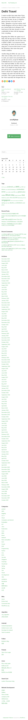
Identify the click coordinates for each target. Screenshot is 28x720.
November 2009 (6, 469)
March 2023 (5, 296)
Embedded (4, 522)
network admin (5, 248)
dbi (11, 189)
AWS (3, 511)
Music (3, 535)
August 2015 (5, 421)
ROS (3, 555)
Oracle (3, 544)
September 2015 (6, 419)
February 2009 (5, 484)
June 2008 (4, 491)
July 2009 (4, 476)
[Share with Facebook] (9, 81)
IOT (3, 524)
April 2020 (4, 329)
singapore (6, 200)
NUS (3, 542)
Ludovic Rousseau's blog (8, 681)
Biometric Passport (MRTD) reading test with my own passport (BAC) (14, 234)
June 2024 (4, 265)
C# (22, 187)
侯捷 (3, 643)
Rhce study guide (6, 663)
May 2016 (4, 403)
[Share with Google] (14, 81)
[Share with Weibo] (2, 81)
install (12, 192)
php (5, 197)
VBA (3, 577)
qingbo (3, 690)
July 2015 (4, 423)
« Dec (3, 177)
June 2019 (4, 351)
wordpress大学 (5, 696)
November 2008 (6, 487)
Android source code (7, 628)
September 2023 (6, 283)
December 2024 (6, 259)
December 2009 (6, 467)
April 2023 (4, 294)
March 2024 (5, 270)
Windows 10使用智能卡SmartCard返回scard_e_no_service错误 (12, 224)
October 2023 (5, 280)
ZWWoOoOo (5, 699)
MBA (3, 533)
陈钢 (3, 670)
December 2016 (6, 390)
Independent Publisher (8, 717)
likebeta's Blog (5, 641)
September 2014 (6, 441)
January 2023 (5, 300)
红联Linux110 (5, 665)
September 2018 (6, 366)
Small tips (4, 561)
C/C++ (3, 515)
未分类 (3, 588)
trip (8, 203)
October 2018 (5, 364)
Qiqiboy (3, 692)
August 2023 (5, 285)
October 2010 (5, 460)
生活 (3, 590)
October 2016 (5, 392)
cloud (8, 189)
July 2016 (4, 399)
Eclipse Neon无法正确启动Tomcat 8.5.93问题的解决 (14, 216)
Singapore (4, 559)
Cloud (3, 517)
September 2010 (6, 463)
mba (12, 195)
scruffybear (4, 7)
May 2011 (4, 456)
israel (16, 192)
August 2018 (5, 368)
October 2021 (5, 324)
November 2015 (6, 414)
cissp (6, 189)
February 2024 (5, 272)
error (3, 192)
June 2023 (4, 289)
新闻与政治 (4, 585)
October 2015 (5, 416)
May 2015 (4, 427)
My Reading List (12, 2)
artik (14, 187)
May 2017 (4, 384)
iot (14, 192)
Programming (5, 548)
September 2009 (6, 471)
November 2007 (6, 498)
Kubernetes (4, 528)
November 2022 (6, 305)
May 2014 (4, 447)
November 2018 (6, 362)
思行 (3, 654)
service (24, 197)
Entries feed (5, 601)
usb (15, 203)
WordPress (22, 717)
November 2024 (6, 261)
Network (4, 537)
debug (13, 189)
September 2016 (6, 395)
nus (23, 195)
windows (19, 203)
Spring (3, 566)
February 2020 (5, 333)
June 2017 (4, 381)
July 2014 (4, 445)
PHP (3, 546)
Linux (3, 531)
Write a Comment (15, 136)
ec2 (16, 189)
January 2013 (5, 454)
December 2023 (6, 276)
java (19, 192)
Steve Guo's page (6, 652)
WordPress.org (5, 605)
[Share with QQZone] (7, 81)
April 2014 (4, 449)
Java (3, 526)
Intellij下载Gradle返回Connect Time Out (12, 219)
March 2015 (5, 432)
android (10, 187)
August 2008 (5, 489)
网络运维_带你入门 (7, 668)
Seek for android (6, 632)
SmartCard (4, 564)
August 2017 (5, 377)
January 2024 (5, 274)
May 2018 (4, 375)
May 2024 (4, 267)
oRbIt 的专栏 (5, 616)
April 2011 (4, 458)
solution (21, 200)
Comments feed (6, 603)
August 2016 (5, 397)
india (9, 192)
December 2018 (6, 359)
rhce (11, 197)
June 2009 (4, 478)
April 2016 (4, 405)
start (6, 203)
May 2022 (4, 318)
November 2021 (6, 322)
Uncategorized (5, 574)
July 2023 (4, 287)
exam (7, 192)
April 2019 (4, 355)
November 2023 (6, 278)
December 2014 (6, 436)
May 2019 (4, 353)
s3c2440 (15, 197)
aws (17, 186)
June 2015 (4, 425)
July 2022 (4, 313)
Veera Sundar (5, 694)
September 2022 (6, 309)
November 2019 (6, 340)
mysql (16, 195)
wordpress (4, 579)
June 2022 (4, 316)
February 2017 (5, 386)
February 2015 (5, 434)
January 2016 (5, 410)
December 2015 (6, 412)
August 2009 (5, 473)
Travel (9, 7)
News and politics (6, 539)
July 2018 (4, 370)
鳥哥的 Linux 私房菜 (7, 672)
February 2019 (5, 357)
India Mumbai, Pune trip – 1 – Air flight (19, 89)
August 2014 (5, 443)
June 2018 (4, 373)
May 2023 (4, 291)
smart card (13, 200)
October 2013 (5, 452)
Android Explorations (7, 625)
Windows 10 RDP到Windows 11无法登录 (12, 221)
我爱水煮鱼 (4, 703)
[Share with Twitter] (11, 81)
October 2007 (5, 500)
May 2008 (4, 493)
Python (3, 550)
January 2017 (5, 388)
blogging (4, 513)
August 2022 (5, 311)
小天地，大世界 (6, 701)
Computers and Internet (8, 520)
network (19, 195)
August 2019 (5, 346)
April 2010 (4, 465)
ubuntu (12, 203)
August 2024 (5, 263)
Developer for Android (7, 630)
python (8, 197)
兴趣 (3, 583)
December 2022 (6, 302)
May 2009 (4, 480)
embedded (20, 189)
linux (8, 195)
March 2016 (5, 408)
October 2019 (5, 342)
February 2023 (5, 298)
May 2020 (4, 327)
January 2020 (5, 335)
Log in (3, 599)
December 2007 (6, 495)
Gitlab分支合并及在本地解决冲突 (10, 213)
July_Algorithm (5, 614)
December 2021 (6, 320)
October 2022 (5, 307)
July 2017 (4, 379)
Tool (3, 570)
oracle (3, 197)
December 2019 (6, 338)
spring (3, 203)
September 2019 (6, 344)
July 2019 (4, 348)
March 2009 (5, 482)
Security (4, 557)
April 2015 (4, 430)
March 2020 (5, 331)
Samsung (20, 197)
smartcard (17, 200)
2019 (3, 187)
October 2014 (5, 438)
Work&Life (4, 581)
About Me (4, 2)
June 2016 (4, 401)
